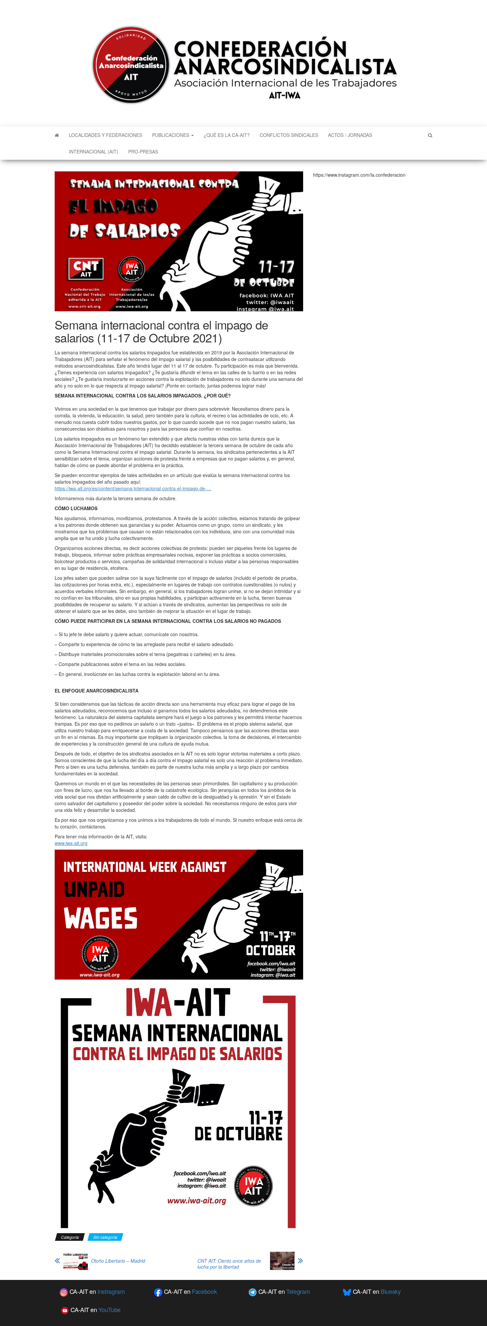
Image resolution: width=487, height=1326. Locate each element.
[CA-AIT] (57, 135)
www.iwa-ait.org (71, 843)
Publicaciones (171, 135)
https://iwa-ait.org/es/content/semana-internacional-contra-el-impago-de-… (133, 488)
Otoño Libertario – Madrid (118, 1261)
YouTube (109, 1309)
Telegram (298, 1291)
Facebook (204, 1291)
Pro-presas (143, 151)
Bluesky (391, 1291)
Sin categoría (105, 1237)
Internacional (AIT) (93, 151)
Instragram (111, 1291)
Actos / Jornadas (350, 135)
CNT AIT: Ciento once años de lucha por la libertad (229, 1264)
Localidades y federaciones (105, 135)
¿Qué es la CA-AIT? (227, 135)
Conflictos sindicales (289, 135)
